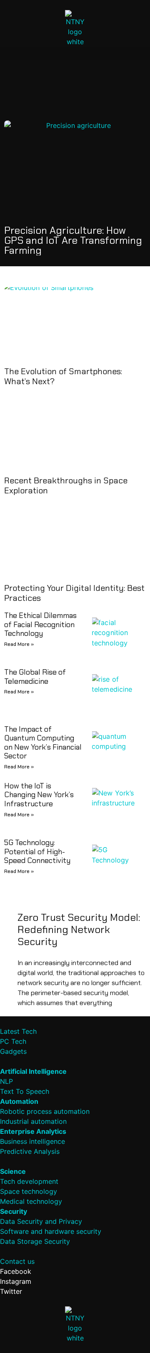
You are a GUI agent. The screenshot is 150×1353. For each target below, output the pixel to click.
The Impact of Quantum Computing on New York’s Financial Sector (43, 742)
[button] (75, 53)
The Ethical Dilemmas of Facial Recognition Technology (40, 624)
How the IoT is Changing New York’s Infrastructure (39, 795)
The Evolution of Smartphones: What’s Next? (63, 376)
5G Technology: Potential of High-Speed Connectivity (37, 851)
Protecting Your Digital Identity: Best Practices (74, 593)
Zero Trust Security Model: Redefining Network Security (79, 929)
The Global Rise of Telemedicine (35, 676)
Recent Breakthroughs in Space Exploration (66, 485)
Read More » (19, 644)
